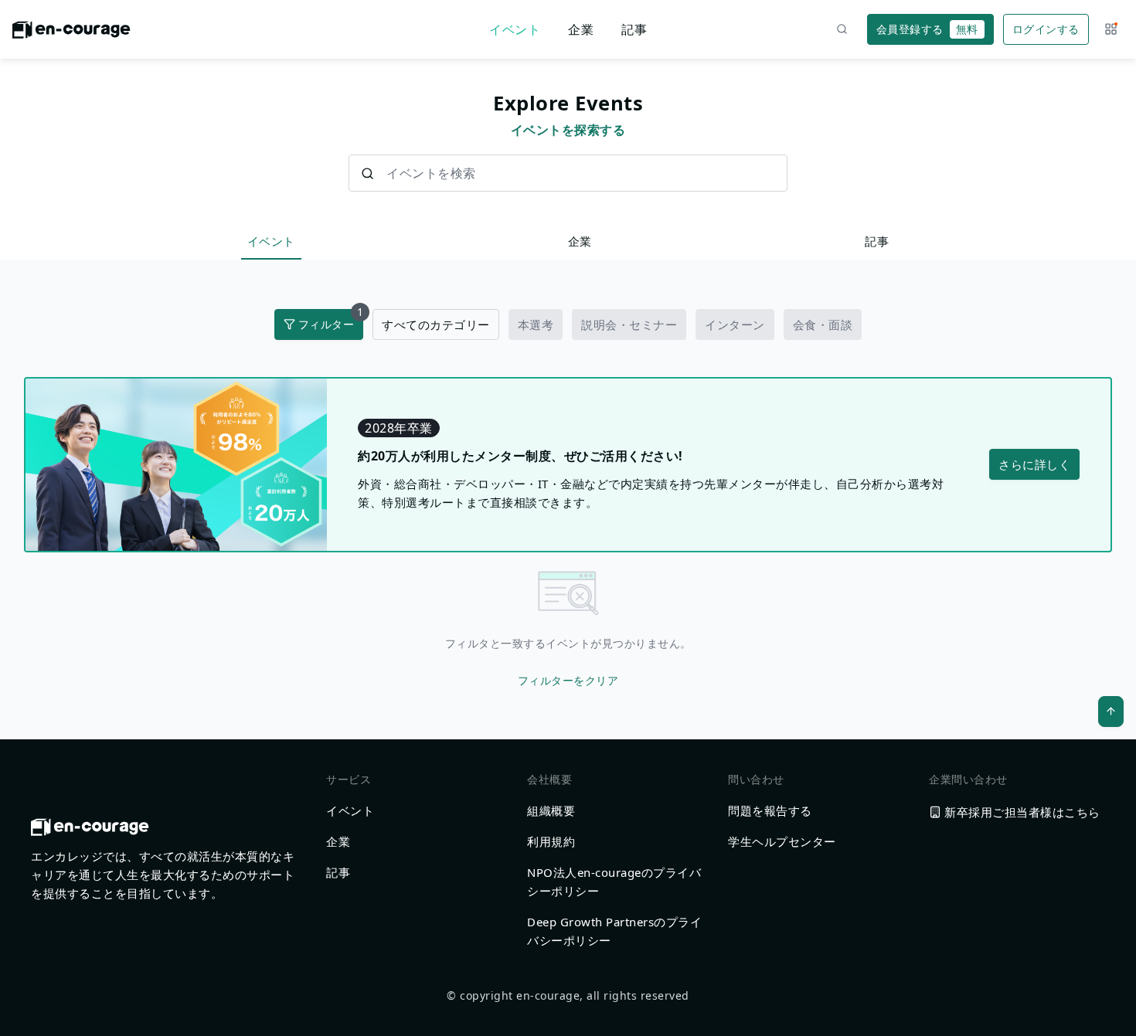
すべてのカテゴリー (436, 324)
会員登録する (927, 29)
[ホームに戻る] (71, 33)
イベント (514, 29)
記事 (634, 29)
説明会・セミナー (629, 324)
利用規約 (551, 841)
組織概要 (551, 810)
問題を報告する (770, 810)
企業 (581, 29)
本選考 (536, 324)
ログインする (1046, 29)
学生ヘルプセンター (782, 841)
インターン (735, 324)
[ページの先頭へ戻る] (1111, 711)
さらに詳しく (1034, 464)
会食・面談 (823, 324)
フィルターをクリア (568, 680)
